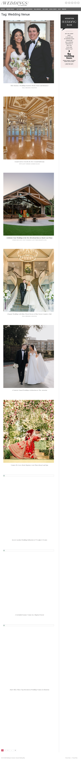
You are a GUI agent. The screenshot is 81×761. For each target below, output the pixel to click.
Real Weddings (37, 9)
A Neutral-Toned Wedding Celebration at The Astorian (29, 390)
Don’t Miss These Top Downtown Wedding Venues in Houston (29, 689)
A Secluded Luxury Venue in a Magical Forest (29, 615)
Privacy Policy (74, 757)
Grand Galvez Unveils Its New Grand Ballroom (29, 161)
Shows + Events (53, 9)
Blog (59, 9)
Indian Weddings (28, 9)
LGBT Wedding (20, 9)
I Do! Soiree (45, 9)
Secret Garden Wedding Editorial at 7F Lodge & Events (29, 540)
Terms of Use (67, 757)
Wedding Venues (10, 9)
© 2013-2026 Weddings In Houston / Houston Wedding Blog (13, 757)
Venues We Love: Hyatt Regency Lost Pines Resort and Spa (29, 465)
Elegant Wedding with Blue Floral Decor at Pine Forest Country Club (29, 314)
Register (64, 9)
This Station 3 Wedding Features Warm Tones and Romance (29, 85)
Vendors (3, 9)
